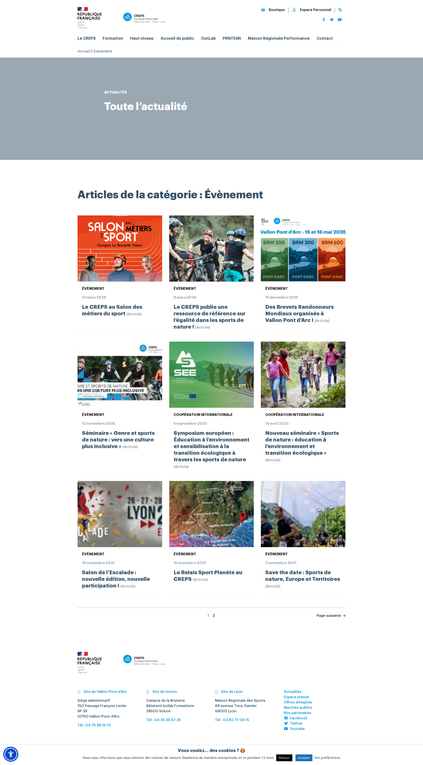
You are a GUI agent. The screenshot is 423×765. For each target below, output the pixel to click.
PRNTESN (232, 38)
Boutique (277, 10)
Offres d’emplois (298, 702)
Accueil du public (177, 38)
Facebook (298, 718)
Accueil (84, 51)
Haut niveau (142, 38)
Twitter (296, 723)
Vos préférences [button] (327, 757)
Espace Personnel (315, 10)
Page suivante (329, 615)
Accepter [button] (304, 758)
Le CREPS (87, 38)
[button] (10, 754)
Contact (325, 38)
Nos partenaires (297, 713)
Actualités (293, 692)
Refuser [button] (284, 758)
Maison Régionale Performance (279, 38)
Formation (113, 38)
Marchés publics (298, 707)
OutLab (208, 38)
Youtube (297, 729)
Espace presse (296, 697)
